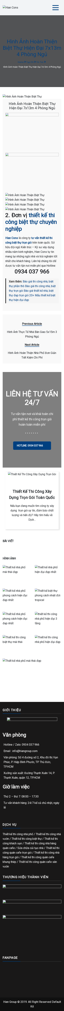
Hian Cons (11, 238)
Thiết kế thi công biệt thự (27, 838)
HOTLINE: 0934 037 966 (30, 445)
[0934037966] (11, 1007)
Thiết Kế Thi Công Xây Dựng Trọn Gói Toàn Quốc (32, 494)
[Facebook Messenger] (26, 1007)
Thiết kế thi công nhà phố (18, 834)
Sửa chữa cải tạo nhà (30, 848)
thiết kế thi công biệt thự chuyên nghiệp (31, 222)
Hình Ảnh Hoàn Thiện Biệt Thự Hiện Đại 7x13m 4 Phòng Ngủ (32, 106)
